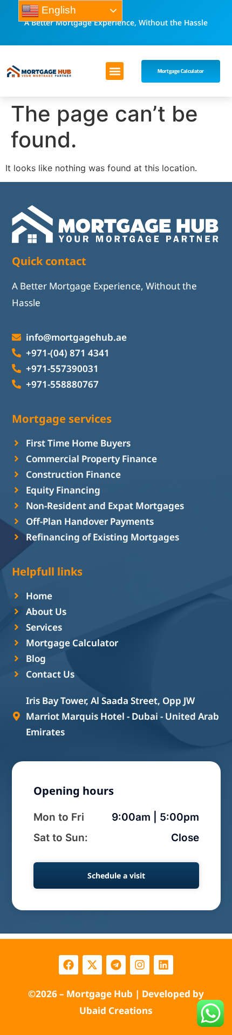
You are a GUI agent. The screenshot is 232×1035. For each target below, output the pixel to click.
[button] (115, 71)
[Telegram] (116, 965)
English (57, 10)
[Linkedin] (163, 965)
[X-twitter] (92, 965)
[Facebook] (68, 965)
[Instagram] (139, 965)
